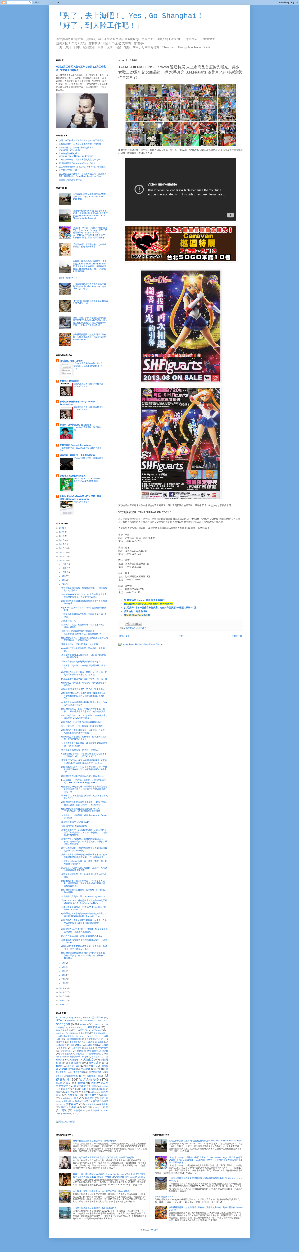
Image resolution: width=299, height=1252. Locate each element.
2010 (62, 996)
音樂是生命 (79, 1110)
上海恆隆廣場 (99, 1033)
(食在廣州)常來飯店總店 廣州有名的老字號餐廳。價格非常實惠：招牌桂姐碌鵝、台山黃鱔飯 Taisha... (84, 955)
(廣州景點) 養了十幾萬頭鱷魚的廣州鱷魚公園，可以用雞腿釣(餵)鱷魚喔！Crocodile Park (84, 914)
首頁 (181, 636)
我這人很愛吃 (89, 1079)
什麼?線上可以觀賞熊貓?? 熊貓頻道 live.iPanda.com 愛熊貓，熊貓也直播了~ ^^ (82, 632)
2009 (62, 1000)
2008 (62, 1004)
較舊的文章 (237, 636)
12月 (64, 564)
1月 (63, 983)
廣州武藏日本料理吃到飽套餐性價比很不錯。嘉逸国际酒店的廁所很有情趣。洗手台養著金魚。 (84, 855)
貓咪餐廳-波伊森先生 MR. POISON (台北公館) (82, 689)
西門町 (96, 1101)
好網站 (59, 1066)
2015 (62, 552)
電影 (105, 1107)
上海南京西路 (92, 1027)
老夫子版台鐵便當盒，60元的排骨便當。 (80, 750)
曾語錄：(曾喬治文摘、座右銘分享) (76, 424)
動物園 (80, 1051)
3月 (63, 975)
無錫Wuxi (94, 1092)
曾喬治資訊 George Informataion (75, 445)
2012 (62, 988)
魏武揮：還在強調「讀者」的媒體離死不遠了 (82, 935)
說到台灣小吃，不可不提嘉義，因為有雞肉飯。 (83, 726)
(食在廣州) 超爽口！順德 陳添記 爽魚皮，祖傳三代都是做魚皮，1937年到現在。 (84, 639)
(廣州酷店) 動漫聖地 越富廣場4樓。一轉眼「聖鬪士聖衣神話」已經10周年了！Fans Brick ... (83, 803)
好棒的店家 (95, 1062)
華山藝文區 (66, 1101)
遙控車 (96, 1107)
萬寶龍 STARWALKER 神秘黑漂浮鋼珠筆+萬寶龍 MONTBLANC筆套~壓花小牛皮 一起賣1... (84, 761)
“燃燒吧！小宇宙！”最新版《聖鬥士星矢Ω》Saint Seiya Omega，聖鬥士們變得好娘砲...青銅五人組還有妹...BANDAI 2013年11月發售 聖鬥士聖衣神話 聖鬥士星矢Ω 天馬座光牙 (90, 232)
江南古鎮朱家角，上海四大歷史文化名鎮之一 (79, 159)
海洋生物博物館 (98, 1089)
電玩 (64, 1110)
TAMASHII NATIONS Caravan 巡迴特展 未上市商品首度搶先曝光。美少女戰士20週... (84, 595)
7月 (63, 584)
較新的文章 (124, 636)
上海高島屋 (89, 1048)
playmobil (101, 1020)
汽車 (74, 1089)
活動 (84, 1089)
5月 (63, 967)
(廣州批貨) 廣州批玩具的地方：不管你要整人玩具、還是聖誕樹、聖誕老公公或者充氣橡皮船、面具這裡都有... (84, 883)
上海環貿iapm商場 (95, 1042)
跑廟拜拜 (103, 1104)
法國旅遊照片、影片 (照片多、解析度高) (79, 644)
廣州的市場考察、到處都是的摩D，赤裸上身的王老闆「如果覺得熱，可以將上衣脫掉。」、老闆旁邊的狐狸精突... (84, 832)
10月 (64, 572)
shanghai (63, 1024)
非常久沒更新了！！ (68, 278)
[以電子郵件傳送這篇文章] (127, 624)
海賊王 (59, 1092)
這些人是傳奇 (68, 1107)
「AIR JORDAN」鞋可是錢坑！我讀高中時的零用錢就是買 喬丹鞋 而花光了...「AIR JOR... (84, 901)
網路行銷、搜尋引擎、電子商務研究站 (77, 455)
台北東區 (80, 1053)
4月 (63, 971)
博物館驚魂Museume (97, 1051)
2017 (62, 544)
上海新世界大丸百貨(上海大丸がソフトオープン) (77, 1036)
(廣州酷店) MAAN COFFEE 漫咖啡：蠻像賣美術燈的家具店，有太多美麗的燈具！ (84, 930)
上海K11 (96, 1024)
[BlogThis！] (130, 624)
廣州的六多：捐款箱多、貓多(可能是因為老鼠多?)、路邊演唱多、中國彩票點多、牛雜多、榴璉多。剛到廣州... (84, 841)
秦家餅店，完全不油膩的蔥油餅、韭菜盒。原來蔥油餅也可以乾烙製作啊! (84, 869)
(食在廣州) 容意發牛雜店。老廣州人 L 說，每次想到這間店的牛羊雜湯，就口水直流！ (84, 673)
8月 (63, 580)
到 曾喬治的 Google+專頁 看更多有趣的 (144, 600)
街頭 (86, 1101)
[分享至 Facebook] (136, 624)
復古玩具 (85, 1068)
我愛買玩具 (130, 628)
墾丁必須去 (96, 1057)
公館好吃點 (66, 1051)
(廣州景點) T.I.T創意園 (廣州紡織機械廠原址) (81, 722)
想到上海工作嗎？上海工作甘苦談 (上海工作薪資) (81, 140)
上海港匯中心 (75, 1042)
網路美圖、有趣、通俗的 (71, 360)
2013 (62, 560)
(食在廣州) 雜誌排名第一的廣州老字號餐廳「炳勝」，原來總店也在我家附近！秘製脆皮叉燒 (83, 710)
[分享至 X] (133, 624)
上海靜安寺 (76, 1048)
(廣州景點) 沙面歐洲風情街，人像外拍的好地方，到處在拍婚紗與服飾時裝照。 (84, 731)
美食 (76, 1098)
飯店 (74, 1113)
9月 (63, 576)
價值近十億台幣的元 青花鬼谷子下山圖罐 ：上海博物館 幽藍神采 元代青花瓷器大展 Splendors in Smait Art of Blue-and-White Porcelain (90, 214)
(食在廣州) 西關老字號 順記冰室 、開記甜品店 (82, 776)
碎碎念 (104, 1095)
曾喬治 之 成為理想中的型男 (73, 476)
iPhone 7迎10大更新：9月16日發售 (89, 458)
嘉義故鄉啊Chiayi (78, 1056)
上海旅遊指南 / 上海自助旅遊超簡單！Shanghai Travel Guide (76, 148)
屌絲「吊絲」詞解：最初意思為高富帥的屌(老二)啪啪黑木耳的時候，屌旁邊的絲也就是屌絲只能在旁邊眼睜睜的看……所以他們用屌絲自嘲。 (90, 321)
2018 (62, 540)
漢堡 (67, 1092)
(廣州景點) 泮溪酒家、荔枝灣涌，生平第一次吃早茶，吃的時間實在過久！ (84, 737)
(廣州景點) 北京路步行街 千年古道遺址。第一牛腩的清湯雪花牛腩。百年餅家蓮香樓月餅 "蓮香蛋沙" (84, 769)
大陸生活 (88, 1059)
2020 (62, 532)
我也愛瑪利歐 (95, 1072)
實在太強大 (73, 1065)
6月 (63, 963)
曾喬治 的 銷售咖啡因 (69, 381)
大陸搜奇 (74, 1059)
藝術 (77, 1101)
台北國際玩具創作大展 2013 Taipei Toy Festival (148, 603)
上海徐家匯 (83, 1033)
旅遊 (68, 1083)
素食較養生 (65, 1098)
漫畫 (76, 1092)
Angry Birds (74, 1017)
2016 (62, 548)
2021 (62, 528)
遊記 (85, 1107)
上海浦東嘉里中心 (92, 1039)
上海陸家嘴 (91, 1045)
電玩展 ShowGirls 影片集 (137, 615)
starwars (84, 1024)
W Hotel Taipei (86, 1020)
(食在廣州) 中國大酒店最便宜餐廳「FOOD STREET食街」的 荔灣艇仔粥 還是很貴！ (81, 810)
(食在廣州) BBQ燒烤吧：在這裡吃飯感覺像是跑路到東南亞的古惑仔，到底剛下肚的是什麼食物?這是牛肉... (84, 789)
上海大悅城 (69, 1033)
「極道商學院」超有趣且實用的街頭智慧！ (81, 661)
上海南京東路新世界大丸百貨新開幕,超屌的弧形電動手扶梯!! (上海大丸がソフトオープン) (90, 286)
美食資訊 (89, 1098)
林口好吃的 (103, 1086)
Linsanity (71, 1020)
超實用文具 (91, 1104)
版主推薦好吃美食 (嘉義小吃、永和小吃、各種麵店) (82, 166)
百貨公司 (72, 1095)
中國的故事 (103, 1048)
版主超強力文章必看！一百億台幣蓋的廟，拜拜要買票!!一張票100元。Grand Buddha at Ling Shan (82, 175)
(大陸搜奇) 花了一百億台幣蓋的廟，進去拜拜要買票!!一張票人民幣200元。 (161, 607)
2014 (62, 556)
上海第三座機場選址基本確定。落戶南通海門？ (94, 1208)
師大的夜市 (92, 1066)
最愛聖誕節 (80, 1086)
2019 (62, 536)
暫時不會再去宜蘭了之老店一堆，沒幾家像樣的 (94, 1140)
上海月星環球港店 (73, 1039)
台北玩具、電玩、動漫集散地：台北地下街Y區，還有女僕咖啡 (101, 1191)
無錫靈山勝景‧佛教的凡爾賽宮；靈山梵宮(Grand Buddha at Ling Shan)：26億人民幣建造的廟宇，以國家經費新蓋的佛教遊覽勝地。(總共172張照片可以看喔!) (90, 266)
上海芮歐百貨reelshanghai (68, 1045)
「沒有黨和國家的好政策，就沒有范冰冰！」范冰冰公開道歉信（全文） (88, 366)
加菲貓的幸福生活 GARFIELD (75, 822)
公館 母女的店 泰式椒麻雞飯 (74, 826)
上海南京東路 (74, 1027)
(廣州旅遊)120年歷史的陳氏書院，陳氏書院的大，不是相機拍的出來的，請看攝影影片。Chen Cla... (84, 696)
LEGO (59, 1020)
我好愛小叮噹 (93, 1076)
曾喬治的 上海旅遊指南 (135, 611)
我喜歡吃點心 (73, 1075)
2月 (63, 979)
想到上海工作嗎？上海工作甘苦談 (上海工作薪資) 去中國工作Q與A (103, 1157)
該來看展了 (141, 628)
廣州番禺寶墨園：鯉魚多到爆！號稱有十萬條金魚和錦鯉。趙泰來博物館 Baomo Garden (89, 337)
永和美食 (63, 1089)
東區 (94, 1086)
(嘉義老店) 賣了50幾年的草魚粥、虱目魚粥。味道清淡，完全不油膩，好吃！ (84, 947)
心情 (98, 1069)
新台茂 (59, 1083)
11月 (64, 568)
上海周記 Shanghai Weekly (88, 1030)
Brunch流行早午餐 (94, 1017)
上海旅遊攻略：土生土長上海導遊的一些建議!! (80, 144)
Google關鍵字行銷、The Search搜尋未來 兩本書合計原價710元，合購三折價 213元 (84, 755)
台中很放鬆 (65, 1053)
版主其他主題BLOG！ (69, 170)
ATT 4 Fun (60, 1018)
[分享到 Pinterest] (140, 624)
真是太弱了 (90, 1095)
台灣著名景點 (95, 1053)
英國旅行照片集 (68, 620)
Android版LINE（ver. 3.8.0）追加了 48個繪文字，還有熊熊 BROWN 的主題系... (84, 716)
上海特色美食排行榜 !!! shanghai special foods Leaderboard (76, 154)
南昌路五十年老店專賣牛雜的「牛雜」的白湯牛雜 (84, 679)
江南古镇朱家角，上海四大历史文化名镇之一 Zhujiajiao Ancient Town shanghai (89, 196)
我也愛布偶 (78, 1072)
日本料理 (81, 1083)
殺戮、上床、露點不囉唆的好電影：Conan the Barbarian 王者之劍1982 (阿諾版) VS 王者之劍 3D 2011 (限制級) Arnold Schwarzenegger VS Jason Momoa (109, 1175)
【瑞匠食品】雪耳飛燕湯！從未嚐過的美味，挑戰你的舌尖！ (89, 245)
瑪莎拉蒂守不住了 (81, 502)
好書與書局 (75, 1062)
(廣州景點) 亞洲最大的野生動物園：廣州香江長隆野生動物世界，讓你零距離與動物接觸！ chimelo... (84, 922)
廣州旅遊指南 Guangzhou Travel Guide (77, 163)
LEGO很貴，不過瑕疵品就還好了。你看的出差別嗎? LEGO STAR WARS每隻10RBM (83, 781)
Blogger (154, 1229)
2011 (62, 992)
